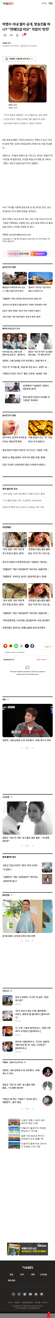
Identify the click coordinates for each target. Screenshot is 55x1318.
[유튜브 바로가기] (25, 1294)
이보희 (4, 43)
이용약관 (17, 1302)
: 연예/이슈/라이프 (12, 1062)
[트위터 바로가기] (19, 1294)
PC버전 (44, 1302)
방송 (4, 699)
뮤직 (22, 1274)
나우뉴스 (5, 990)
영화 (33, 1274)
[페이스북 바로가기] (13, 1294)
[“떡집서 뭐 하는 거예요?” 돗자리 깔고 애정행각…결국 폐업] (47, 1101)
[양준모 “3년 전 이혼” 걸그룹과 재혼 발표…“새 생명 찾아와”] (47, 1086)
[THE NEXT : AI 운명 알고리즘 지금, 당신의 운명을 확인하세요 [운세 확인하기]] (27, 253)
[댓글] (23, 35)
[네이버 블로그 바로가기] (42, 1294)
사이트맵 (37, 1302)
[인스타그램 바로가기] (30, 1294)
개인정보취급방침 (27, 1302)
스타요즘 (5, 797)
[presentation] (22, 748)
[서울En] (7, 3)
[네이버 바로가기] (36, 1294)
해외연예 (5, 895)
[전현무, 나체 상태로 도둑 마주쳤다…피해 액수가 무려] (47, 1072)
